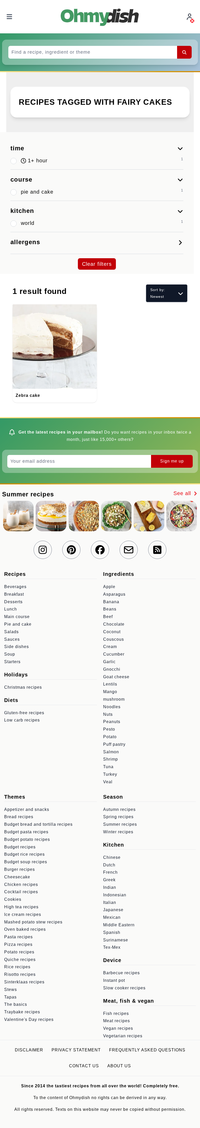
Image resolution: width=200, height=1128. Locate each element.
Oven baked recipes (25, 929)
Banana (111, 602)
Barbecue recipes (121, 973)
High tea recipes (21, 907)
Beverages (15, 586)
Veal (108, 782)
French (110, 872)
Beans (109, 609)
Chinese (112, 857)
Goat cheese (116, 677)
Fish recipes (116, 1013)
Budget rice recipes (24, 854)
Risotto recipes (20, 974)
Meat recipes (116, 1021)
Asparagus (114, 594)
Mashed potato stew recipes (33, 922)
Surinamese (115, 940)
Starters (12, 661)
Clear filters (97, 264)
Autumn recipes (119, 809)
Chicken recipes (21, 884)
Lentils (110, 684)
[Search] (184, 52)
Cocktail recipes (21, 892)
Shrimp (110, 759)
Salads (11, 632)
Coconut (112, 632)
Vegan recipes (118, 1028)
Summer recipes (120, 824)
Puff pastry (114, 744)
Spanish (111, 932)
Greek (109, 880)
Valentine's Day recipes (29, 1019)
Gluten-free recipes (24, 713)
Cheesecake (17, 877)
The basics (15, 1004)
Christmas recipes (23, 687)
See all (183, 493)
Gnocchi (111, 669)
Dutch (109, 865)
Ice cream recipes (22, 914)
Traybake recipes (22, 1012)
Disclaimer (29, 1050)
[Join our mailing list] (129, 550)
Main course (17, 616)
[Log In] (190, 17)
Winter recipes (118, 832)
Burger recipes (19, 869)
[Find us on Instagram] (43, 550)
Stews (10, 989)
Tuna (108, 767)
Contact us (84, 1066)
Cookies (12, 899)
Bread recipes (18, 817)
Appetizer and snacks (26, 809)
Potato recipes (19, 952)
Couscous (113, 639)
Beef (108, 616)
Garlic (109, 661)
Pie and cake (18, 624)
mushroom (114, 699)
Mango (110, 691)
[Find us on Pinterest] (71, 550)
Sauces (12, 639)
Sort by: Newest (157, 293)
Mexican (112, 917)
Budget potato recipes (27, 839)
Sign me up (172, 461)
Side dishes (16, 646)
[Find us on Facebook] (100, 550)
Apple (109, 586)
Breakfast (14, 594)
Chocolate (113, 624)
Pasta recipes (18, 937)
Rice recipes (17, 967)
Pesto (109, 729)
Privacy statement (76, 1050)
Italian (109, 902)
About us (119, 1066)
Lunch (10, 609)
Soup (9, 654)
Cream (110, 646)
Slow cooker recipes (124, 988)
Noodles (112, 707)
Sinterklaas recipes (24, 982)
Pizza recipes (18, 944)
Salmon (111, 752)
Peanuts (111, 721)
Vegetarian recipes (122, 1036)
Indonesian (114, 895)
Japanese (113, 910)
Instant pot (114, 980)
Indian (109, 887)
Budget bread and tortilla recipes (38, 824)
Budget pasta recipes (26, 832)
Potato (110, 737)
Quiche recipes (20, 959)
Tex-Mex (112, 947)
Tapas (10, 997)
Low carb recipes (22, 720)
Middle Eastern (119, 925)
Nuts (108, 714)
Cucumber (113, 654)
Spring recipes (118, 817)
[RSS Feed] (157, 550)
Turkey (110, 774)
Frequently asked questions (147, 1050)
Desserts (13, 602)
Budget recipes (20, 847)
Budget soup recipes (25, 862)
